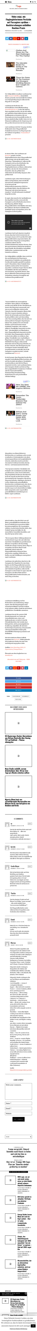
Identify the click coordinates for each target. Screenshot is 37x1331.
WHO (21, 647)
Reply (29, 823)
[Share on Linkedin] (26, 38)
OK (33, 1326)
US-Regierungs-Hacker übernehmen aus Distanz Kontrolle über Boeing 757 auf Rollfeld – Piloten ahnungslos (18, 739)
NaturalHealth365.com (11, 109)
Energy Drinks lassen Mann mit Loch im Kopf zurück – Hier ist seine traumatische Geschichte (25, 1219)
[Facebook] (31, 2)
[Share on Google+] (18, 38)
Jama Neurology (15, 647)
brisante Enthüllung (14, 96)
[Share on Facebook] (11, 38)
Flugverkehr (16, 696)
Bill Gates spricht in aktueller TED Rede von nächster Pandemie (24, 1200)
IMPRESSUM (8, 1291)
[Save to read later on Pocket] (22, 38)
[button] (30, 1137)
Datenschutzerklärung (18, 1329)
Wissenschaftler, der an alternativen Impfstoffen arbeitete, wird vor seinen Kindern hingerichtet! (25, 1265)
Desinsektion (25, 133)
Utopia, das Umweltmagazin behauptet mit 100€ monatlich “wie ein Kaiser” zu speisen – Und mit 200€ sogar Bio (25, 1242)
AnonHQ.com (8, 655)
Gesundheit (29, 30)
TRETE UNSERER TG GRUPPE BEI (18, 44)
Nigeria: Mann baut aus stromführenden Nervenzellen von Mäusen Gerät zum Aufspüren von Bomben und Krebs (17, 802)
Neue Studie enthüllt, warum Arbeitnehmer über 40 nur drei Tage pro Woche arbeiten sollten (17, 770)
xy (11, 823)
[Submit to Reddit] (15, 38)
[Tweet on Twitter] (7, 38)
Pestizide (18, 699)
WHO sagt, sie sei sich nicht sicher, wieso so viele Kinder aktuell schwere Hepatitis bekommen (25, 1181)
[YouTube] (33, 2)
